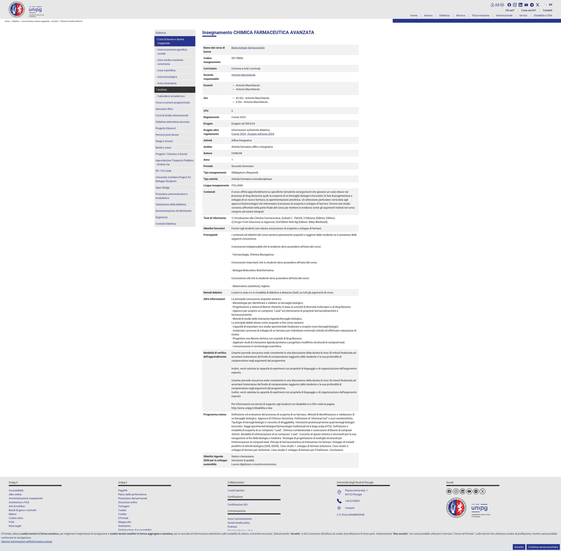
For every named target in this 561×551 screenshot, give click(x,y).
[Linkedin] (520, 4)
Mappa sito (124, 522)
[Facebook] (509, 4)
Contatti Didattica (166, 223)
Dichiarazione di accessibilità (134, 529)
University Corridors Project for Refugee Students (173, 179)
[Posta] (497, 4)
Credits (122, 514)
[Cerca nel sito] (546, 4)
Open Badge (163, 187)
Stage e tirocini (164, 141)
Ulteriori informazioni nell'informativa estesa (26, 541)
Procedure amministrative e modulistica (172, 196)
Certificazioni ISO (237, 504)
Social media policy (239, 522)
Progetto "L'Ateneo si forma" (172, 154)
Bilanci (12, 514)
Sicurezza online (127, 502)
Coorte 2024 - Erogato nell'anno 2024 (252, 133)
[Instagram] (515, 4)
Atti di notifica (17, 506)
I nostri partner (236, 490)
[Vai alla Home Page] (26, 9)
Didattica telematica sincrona (172, 121)
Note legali (15, 525)
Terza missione (480, 15)
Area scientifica (166, 70)
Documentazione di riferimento (174, 210)
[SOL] (502, 4)
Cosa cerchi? (528, 10)
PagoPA (122, 490)
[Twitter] (538, 4)
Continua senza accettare (543, 547)
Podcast (232, 526)
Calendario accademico (171, 96)
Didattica (444, 15)
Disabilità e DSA (543, 15)
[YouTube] (526, 4)
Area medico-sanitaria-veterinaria (170, 61)
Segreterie (162, 217)
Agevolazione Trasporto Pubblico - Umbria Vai (175, 162)
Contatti (547, 10)
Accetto (519, 547)
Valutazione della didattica (171, 204)
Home (414, 15)
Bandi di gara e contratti (22, 510)
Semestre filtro (164, 108)
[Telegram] (532, 4)
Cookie (122, 510)
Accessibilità (16, 490)
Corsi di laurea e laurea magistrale (170, 41)
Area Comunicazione (240, 518)
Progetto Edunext (166, 128)
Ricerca (460, 15)
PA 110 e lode (163, 170)
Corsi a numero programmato (173, 102)
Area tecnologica (167, 76)
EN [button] (550, 4)
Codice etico (16, 518)
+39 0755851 (352, 500)
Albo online (15, 494)
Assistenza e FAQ (19, 502)
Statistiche (124, 525)
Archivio (162, 89)
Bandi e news (163, 147)
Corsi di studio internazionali (172, 115)
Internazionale (504, 15)
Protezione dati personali (132, 498)
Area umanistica (166, 83)
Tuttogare (124, 506)
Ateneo (428, 15)
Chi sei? (510, 10)
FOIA (11, 522)
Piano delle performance (132, 494)
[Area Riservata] (492, 4)
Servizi (523, 15)
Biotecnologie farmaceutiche (248, 47)
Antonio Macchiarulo (243, 74)
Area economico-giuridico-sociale (172, 51)
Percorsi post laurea (167, 134)
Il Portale (123, 518)
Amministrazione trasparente (26, 498)
